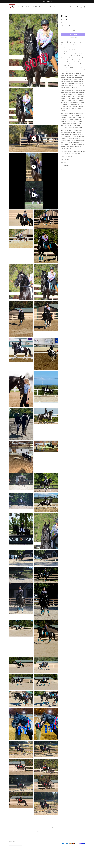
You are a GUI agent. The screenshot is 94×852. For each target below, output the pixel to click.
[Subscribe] (57, 831)
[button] (78, 6)
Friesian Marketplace (16, 848)
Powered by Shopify (23, 848)
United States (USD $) (15, 844)
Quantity (63, 22)
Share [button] (64, 169)
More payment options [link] (73, 37)
